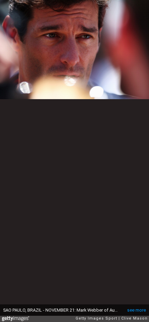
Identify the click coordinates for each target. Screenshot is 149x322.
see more (136, 310)
